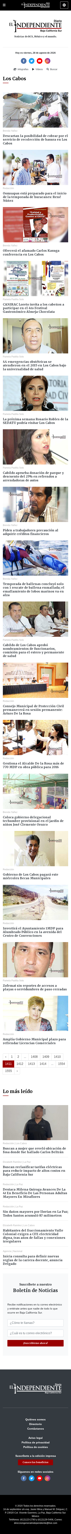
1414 (43, 1063)
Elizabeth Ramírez (12, 1162)
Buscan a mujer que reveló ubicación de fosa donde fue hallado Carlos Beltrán (34, 1150)
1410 (57, 1056)
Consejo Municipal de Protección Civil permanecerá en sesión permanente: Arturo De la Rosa (33, 709)
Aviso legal (35, 1437)
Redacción (8, 188)
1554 (61, 1063)
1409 (45, 1056)
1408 (34, 1056)
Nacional (17, 1251)
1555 (8, 1071)
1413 (31, 1063)
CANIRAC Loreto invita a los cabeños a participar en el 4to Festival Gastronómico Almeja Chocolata (33, 308)
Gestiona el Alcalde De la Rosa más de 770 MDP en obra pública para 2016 (33, 765)
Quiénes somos (35, 1419)
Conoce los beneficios (35, 1462)
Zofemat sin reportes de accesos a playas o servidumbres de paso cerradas (35, 987)
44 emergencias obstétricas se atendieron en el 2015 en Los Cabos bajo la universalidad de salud (34, 365)
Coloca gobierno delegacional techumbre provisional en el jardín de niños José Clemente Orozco (33, 820)
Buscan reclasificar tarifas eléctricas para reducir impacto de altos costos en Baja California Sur (34, 1170)
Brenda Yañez (10, 130)
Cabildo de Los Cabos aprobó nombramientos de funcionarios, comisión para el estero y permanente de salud (33, 650)
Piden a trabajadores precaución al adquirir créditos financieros (30, 532)
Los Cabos (21, 1143)
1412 (19, 1063)
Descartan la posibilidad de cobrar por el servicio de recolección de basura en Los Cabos (35, 139)
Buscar (53, 69)
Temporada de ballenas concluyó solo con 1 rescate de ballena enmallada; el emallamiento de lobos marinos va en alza (33, 589)
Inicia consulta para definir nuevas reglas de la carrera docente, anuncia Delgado (32, 1259)
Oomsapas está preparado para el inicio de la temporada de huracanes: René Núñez (34, 196)
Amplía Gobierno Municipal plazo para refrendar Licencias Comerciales (34, 1041)
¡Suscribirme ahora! (35, 1343)
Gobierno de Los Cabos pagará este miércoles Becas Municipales (30, 876)
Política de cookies (35, 1447)
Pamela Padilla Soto (13, 299)
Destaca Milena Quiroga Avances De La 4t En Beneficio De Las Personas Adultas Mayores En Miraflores (35, 1193)
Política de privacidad (36, 1442)
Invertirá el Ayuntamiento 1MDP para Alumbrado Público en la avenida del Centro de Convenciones (33, 931)
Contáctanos (35, 1428)
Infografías (22, 69)
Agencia (7, 1251)
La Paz (27, 1162)
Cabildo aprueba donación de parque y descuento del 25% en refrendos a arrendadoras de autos (33, 476)
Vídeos (39, 69)
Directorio (35, 1424)
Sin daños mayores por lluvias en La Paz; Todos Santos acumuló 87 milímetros (35, 1213)
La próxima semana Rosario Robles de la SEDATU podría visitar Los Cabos (35, 421)
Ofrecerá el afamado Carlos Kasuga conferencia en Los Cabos (31, 252)
